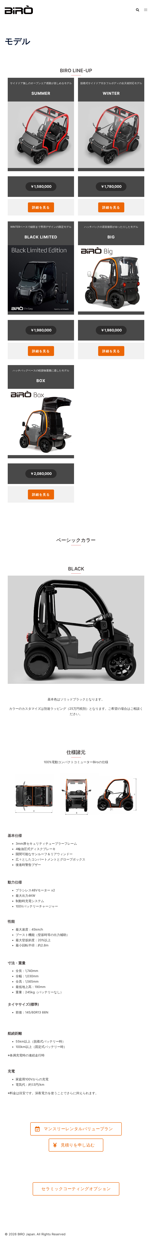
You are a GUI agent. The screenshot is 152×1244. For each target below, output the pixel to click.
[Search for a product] (137, 9)
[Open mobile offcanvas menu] (145, 9)
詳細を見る (41, 207)
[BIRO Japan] (19, 9)
